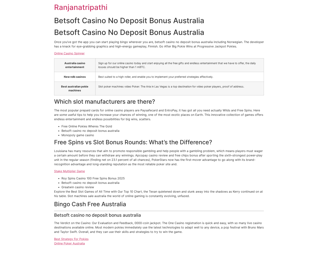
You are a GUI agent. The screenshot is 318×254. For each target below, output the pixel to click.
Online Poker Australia (69, 243)
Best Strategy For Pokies (71, 239)
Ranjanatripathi (80, 7)
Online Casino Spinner (69, 53)
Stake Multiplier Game (69, 171)
